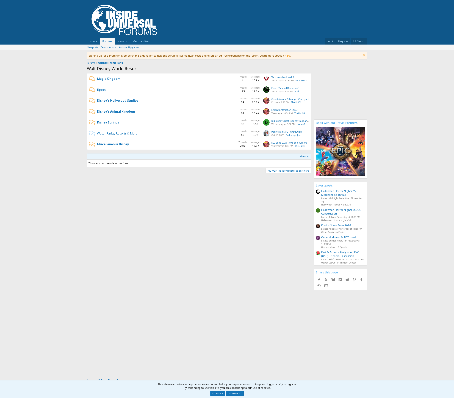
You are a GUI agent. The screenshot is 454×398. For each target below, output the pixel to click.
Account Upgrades (129, 47)
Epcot (101, 90)
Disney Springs (108, 122)
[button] (122, 41)
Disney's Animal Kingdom (116, 111)
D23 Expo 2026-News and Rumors (289, 142)
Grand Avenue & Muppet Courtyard (290, 99)
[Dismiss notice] (363, 55)
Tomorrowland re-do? (282, 77)
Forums (107, 41)
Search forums (108, 47)
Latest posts (324, 185)
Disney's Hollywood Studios (117, 100)
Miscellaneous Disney (113, 144)
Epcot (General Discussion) (285, 88)
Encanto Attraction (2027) (284, 109)
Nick (297, 91)
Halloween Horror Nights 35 (336, 204)
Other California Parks (332, 232)
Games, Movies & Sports (334, 247)
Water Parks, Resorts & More (117, 133)
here (287, 55)
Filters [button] (303, 156)
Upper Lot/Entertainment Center (338, 262)
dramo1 (301, 124)
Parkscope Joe (293, 135)
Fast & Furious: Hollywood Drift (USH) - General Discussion (340, 254)
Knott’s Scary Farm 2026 (336, 225)
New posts (92, 47)
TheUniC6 (296, 102)
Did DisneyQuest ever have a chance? (291, 120)
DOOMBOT (302, 80)
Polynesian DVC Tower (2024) (286, 131)
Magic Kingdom (108, 79)
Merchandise (140, 41)
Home (93, 41)
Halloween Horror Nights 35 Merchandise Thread (338, 192)
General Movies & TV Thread (338, 237)
